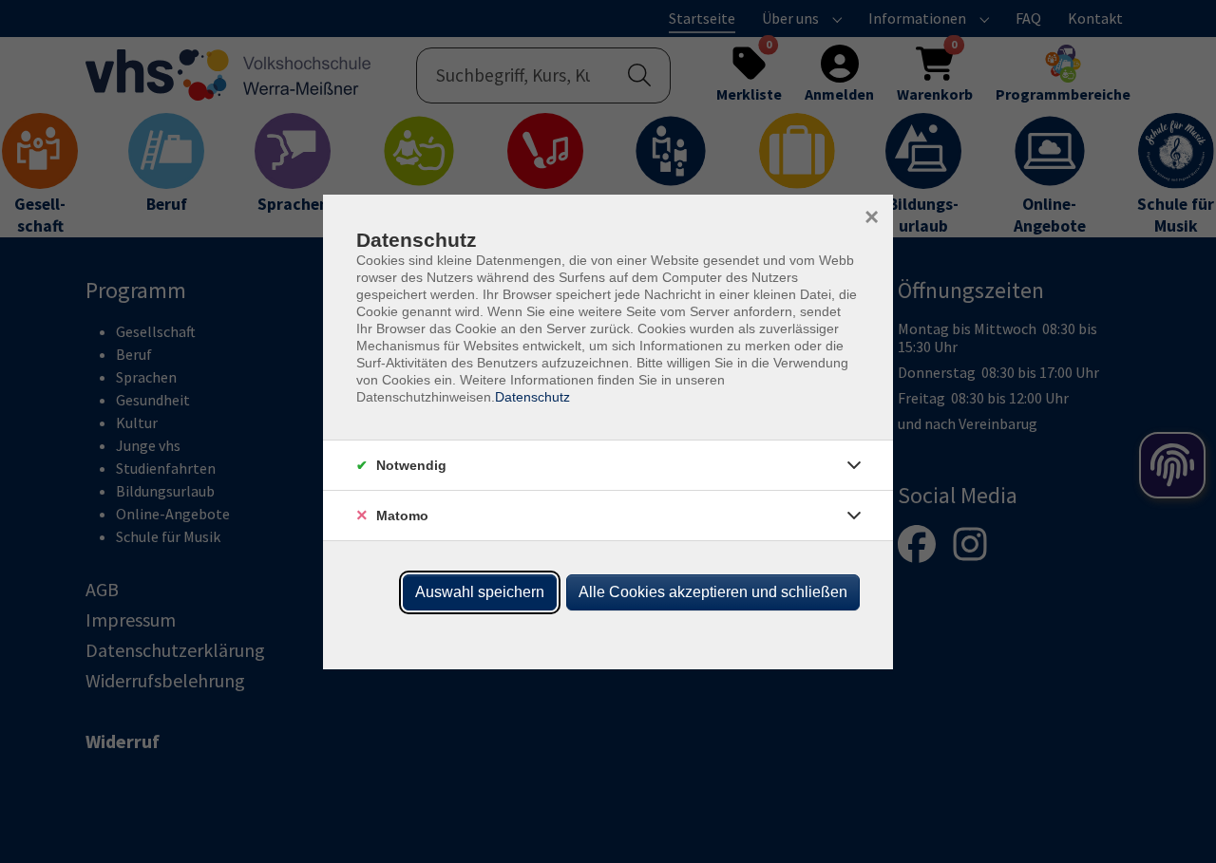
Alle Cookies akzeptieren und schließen (713, 592)
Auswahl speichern (479, 592)
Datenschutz (532, 396)
